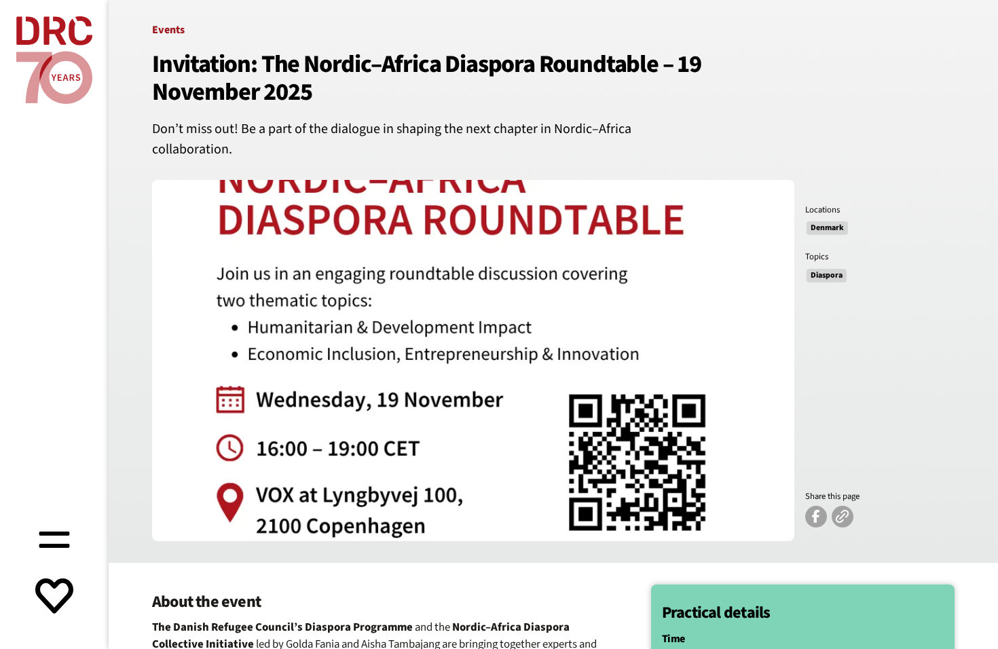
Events (168, 29)
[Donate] (54, 597)
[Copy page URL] (842, 516)
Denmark (827, 228)
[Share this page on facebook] (816, 516)
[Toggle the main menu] (54, 538)
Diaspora (827, 275)
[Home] (54, 60)
